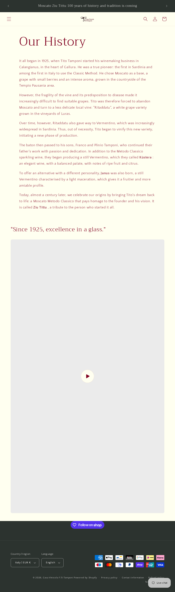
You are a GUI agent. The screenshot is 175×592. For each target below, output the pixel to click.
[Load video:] (87, 376)
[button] (9, 19)
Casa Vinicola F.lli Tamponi (58, 577)
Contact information (133, 577)
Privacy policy (109, 577)
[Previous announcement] (8, 6)
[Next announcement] (166, 6)
